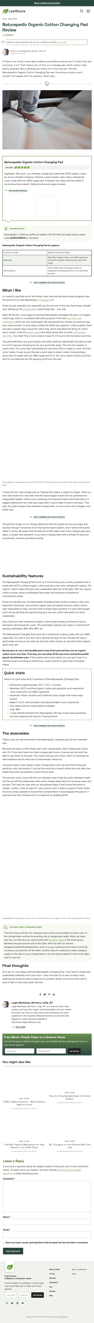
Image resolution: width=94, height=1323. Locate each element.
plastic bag (33, 332)
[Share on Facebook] (40, 994)
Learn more (62, 42)
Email (7, 1229)
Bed (51, 1295)
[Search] (81, 11)
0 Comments (8, 35)
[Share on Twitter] (45, 994)
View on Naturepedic (17, 190)
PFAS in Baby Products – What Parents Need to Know (24, 1103)
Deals (74, 1274)
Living (52, 1274)
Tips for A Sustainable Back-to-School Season (69, 1097)
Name (7, 1217)
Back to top (86, 1319)
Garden (52, 1291)
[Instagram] (18, 1303)
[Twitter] (12, 1303)
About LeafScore (79, 1269)
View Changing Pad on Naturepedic (49, 282)
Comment (9, 1178)
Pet (50, 1287)
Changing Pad (45, 300)
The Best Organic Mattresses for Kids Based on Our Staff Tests (24, 1146)
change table (29, 309)
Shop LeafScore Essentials (47, 3)
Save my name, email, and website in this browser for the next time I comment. (47, 1242)
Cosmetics (53, 1282)
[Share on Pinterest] (49, 994)
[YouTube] (23, 1303)
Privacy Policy (63, 1317)
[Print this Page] (53, 994)
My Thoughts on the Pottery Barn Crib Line (70, 1146)
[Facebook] (7, 1303)
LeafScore (13, 11)
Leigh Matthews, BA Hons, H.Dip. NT (32, 51)
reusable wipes (56, 940)
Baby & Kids (12, 19)
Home (4, 19)
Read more (20, 1027)
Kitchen (52, 1278)
